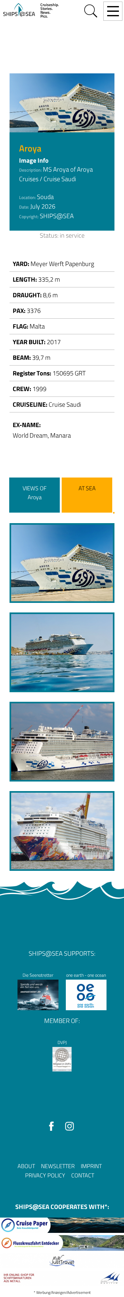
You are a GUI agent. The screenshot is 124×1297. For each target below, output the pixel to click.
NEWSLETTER (58, 1166)
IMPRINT (91, 1166)
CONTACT (82, 1175)
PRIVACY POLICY (45, 1175)
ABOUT (26, 1166)
